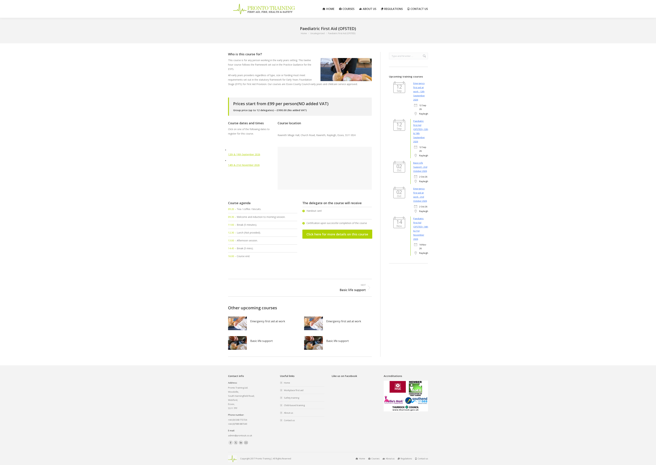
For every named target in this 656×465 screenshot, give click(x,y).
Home (287, 382)
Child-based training (294, 405)
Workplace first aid (293, 390)
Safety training (291, 397)
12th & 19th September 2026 (244, 154)
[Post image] (237, 323)
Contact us (289, 420)
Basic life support (261, 341)
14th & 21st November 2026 (244, 165)
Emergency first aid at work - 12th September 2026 (419, 91)
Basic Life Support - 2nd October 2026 (420, 167)
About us (288, 412)
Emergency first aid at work (267, 321)
